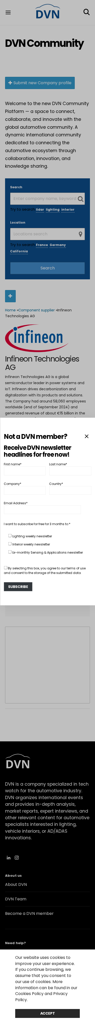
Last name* (58, 464)
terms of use (76, 568)
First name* (13, 464)
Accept (47, 1013)
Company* (12, 483)
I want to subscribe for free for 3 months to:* (37, 524)
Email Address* (16, 503)
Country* (56, 483)
